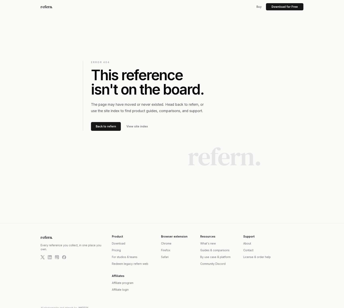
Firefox (165, 250)
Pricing (116, 250)
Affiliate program (122, 283)
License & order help (257, 257)
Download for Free (285, 6)
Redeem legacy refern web (130, 263)
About (247, 243)
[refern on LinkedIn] (50, 257)
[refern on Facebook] (64, 257)
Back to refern (106, 126)
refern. (47, 7)
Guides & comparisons (215, 250)
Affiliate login (120, 289)
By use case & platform (215, 257)
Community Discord (213, 263)
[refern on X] (43, 257)
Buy (259, 6)
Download (118, 243)
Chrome (166, 243)
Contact (248, 250)
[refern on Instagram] (57, 257)
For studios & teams (124, 257)
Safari (165, 257)
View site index (137, 126)
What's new (208, 243)
